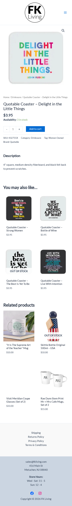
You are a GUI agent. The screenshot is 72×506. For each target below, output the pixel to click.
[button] (63, 31)
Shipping (36, 432)
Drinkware (16, 97)
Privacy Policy (36, 441)
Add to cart (35, 129)
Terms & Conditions (36, 445)
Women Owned (56, 138)
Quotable (14, 142)
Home (6, 97)
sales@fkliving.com (36, 461)
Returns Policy (36, 436)
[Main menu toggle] (65, 12)
